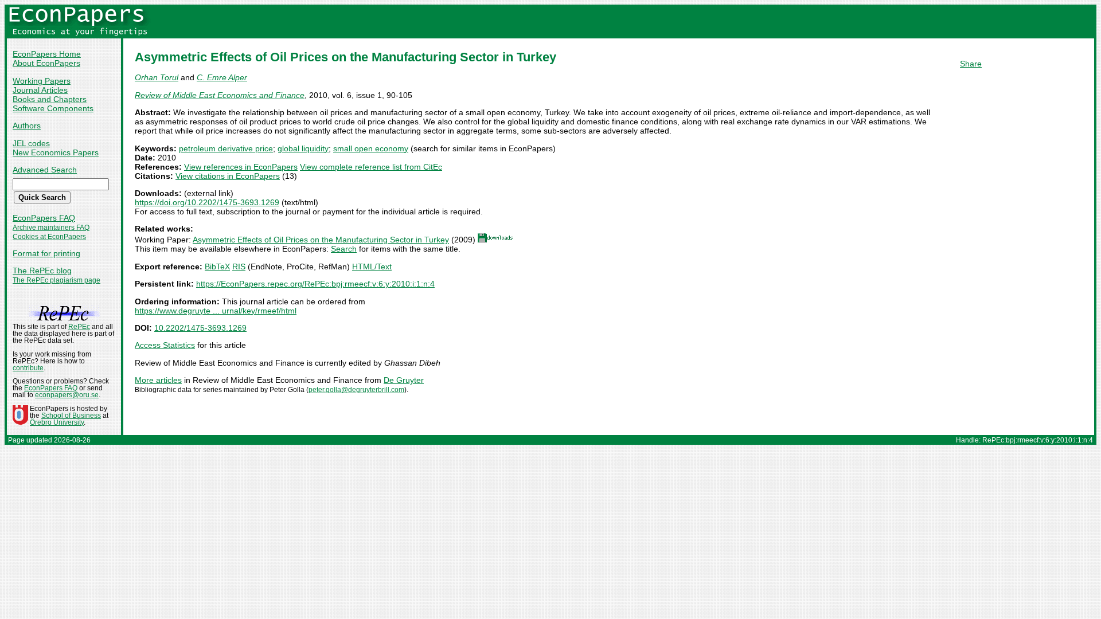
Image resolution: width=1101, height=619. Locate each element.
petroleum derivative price (226, 148)
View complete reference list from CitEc (371, 166)
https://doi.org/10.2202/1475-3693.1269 (207, 202)
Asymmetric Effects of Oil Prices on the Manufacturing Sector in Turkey (321, 239)
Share (971, 63)
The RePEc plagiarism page (56, 280)
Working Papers (42, 80)
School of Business (71, 415)
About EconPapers (46, 63)
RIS (238, 266)
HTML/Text (372, 266)
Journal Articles (40, 90)
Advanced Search (45, 169)
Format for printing (46, 253)
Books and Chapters (50, 99)
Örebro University (57, 422)
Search (344, 248)
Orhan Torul (156, 77)
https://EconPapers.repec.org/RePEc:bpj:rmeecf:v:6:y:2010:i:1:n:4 (315, 283)
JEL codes (31, 143)
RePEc (79, 326)
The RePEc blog (42, 270)
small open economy (370, 148)
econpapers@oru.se (67, 394)
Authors (27, 125)
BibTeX (217, 266)
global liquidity (303, 148)
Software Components (53, 108)
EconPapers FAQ (44, 217)
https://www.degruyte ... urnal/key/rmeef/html (215, 310)
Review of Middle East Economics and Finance (219, 95)
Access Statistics (165, 345)
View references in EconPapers (241, 166)
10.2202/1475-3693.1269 (200, 327)
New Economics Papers (56, 152)
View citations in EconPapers (227, 176)
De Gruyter (404, 380)
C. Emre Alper (222, 77)
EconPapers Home (47, 53)
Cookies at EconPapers (49, 236)
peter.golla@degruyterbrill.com (356, 389)
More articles (158, 380)
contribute (28, 368)
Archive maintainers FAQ (51, 227)
